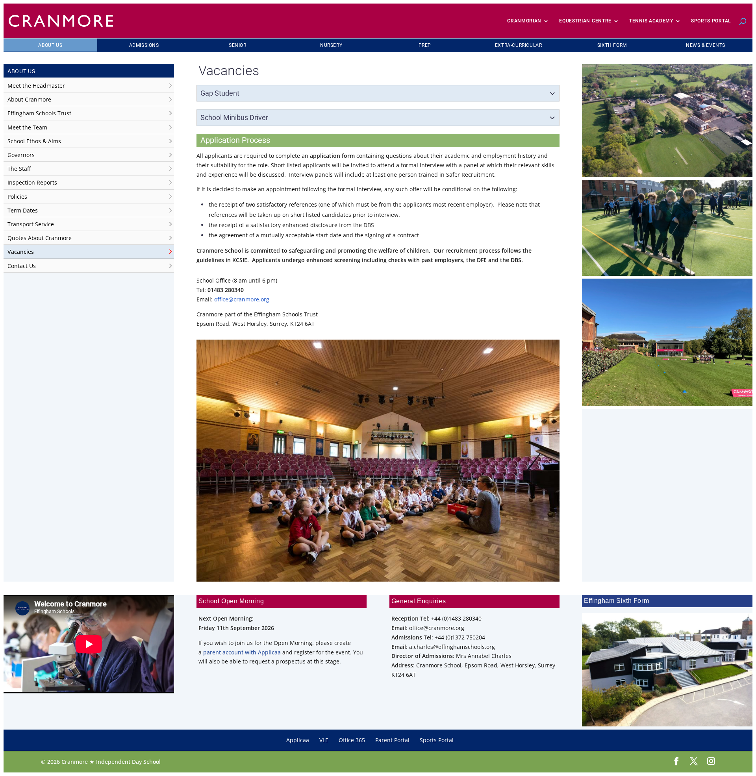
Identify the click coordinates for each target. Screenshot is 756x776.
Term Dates (22, 210)
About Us (50, 45)
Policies (17, 196)
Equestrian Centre (585, 21)
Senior (237, 45)
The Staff (19, 168)
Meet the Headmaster (36, 85)
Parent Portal (392, 740)
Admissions (144, 45)
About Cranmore (29, 99)
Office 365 (352, 740)
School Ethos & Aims (34, 141)
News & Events (705, 45)
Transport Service (30, 224)
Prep (425, 45)
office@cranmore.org (241, 299)
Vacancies (20, 251)
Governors (21, 155)
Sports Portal (711, 21)
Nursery (331, 45)
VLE (323, 740)
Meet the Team (27, 127)
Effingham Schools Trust (39, 113)
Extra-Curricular (518, 45)
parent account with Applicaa (242, 652)
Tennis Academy (651, 21)
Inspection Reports (32, 182)
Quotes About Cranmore (39, 238)
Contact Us (21, 266)
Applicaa (297, 740)
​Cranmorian (524, 21)
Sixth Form (612, 45)
